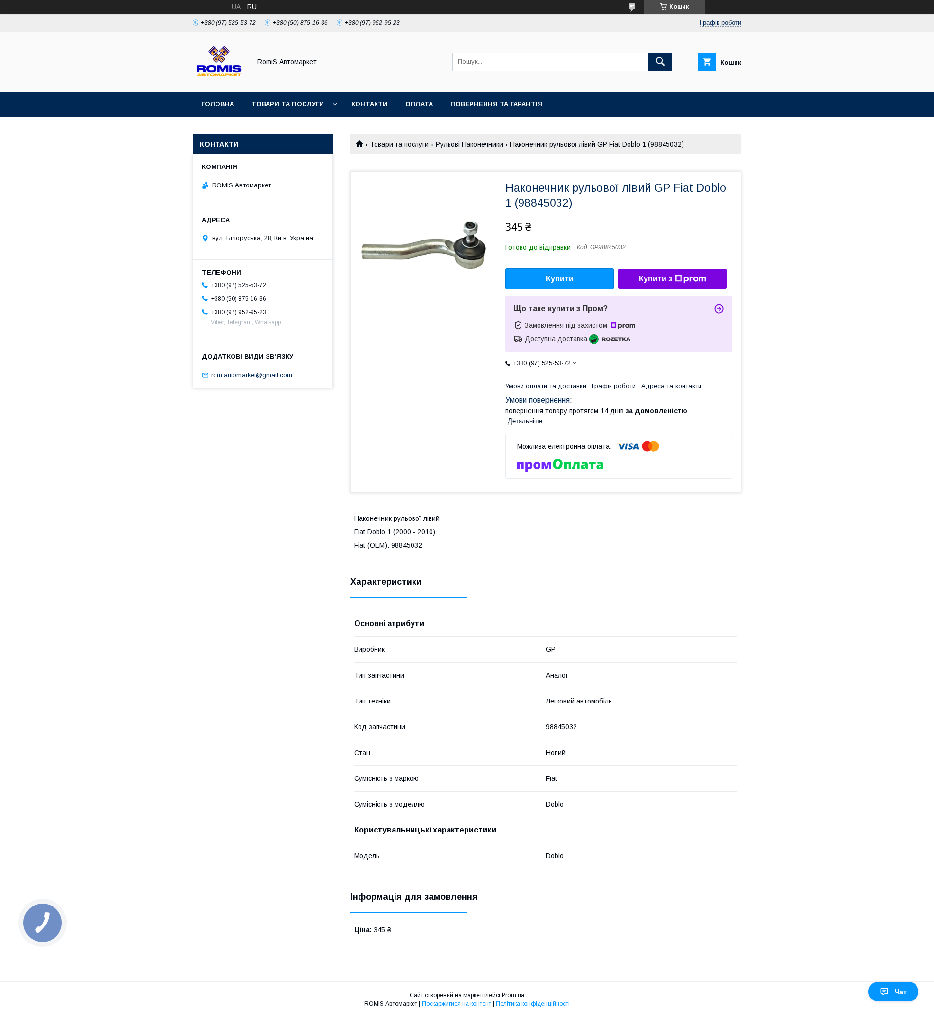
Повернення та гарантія (496, 104)
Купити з (655, 279)
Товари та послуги (287, 104)
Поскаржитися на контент (456, 1003)
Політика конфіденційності (533, 1003)
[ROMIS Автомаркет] (219, 79)
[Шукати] (660, 62)
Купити (560, 279)
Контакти (369, 104)
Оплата (419, 104)
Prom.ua (513, 995)
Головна (217, 104)
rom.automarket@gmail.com (251, 375)
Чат (901, 992)
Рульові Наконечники (469, 144)
